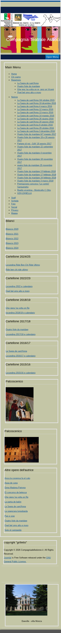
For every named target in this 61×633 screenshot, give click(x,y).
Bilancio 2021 (12, 234)
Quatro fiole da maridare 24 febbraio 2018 (36, 177)
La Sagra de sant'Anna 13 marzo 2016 (35, 112)
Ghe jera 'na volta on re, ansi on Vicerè (35, 89)
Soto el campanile (13, 530)
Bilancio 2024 (12, 248)
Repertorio (16, 80)
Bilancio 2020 (12, 229)
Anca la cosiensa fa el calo (17, 478)
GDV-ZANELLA (24, 193)
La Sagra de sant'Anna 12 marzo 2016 (35, 109)
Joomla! (7, 557)
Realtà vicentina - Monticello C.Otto (34, 190)
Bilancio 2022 (12, 238)
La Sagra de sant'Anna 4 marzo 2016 (34, 106)
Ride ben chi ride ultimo (17, 269)
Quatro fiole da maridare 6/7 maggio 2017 (36, 134)
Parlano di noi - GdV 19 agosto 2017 (34, 143)
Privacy (14, 210)
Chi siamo (16, 77)
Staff (13, 198)
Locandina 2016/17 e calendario (20, 356)
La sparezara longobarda (16, 511)
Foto (13, 204)
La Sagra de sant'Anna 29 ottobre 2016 (35, 128)
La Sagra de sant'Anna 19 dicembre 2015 (36, 103)
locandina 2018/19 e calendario (20, 312)
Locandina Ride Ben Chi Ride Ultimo (23, 265)
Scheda (14, 201)
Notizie (14, 97)
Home (14, 74)
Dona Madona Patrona (15, 487)
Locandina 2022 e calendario (19, 286)
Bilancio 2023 (12, 243)
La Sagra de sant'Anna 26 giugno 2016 (35, 119)
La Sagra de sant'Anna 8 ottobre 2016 (35, 125)
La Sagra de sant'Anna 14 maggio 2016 (35, 115)
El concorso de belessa (16, 492)
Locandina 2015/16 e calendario (20, 373)
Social (14, 207)
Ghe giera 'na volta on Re (17, 308)
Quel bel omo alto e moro (29, 92)
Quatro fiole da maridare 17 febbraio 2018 (36, 174)
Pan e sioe (10, 516)
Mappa (14, 213)
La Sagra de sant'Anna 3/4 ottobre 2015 (35, 100)
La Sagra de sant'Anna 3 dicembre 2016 (36, 131)
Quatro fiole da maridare (28, 86)
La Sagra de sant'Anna (28, 83)
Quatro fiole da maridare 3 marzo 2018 (35, 181)
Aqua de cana (11, 483)
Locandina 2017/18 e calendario (20, 334)
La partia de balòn (13, 502)
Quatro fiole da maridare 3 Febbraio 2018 (36, 171)
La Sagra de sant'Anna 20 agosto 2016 (35, 122)
